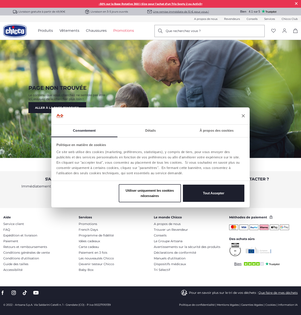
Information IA (288, 304)
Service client (13, 224)
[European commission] (258, 250)
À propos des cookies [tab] (217, 130)
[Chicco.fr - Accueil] (15, 31)
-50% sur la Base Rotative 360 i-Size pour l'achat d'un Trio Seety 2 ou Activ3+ (151, 4)
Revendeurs (232, 19)
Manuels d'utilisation (170, 258)
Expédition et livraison (20, 235)
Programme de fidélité (96, 235)
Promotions (88, 224)
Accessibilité (12, 270)
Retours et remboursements (25, 247)
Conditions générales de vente (26, 253)
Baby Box (86, 270)
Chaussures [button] (96, 30)
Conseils (252, 19)
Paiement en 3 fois (93, 253)
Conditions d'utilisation (21, 258)
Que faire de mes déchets (278, 293)
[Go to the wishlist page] (273, 31)
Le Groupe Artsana (168, 241)
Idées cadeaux (89, 241)
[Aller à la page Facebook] (2, 293)
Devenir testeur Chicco (96, 264)
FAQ (6, 230)
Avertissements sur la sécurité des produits (187, 247)
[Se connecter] (284, 31)
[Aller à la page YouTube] (36, 293)
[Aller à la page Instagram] (13, 293)
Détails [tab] (150, 130)
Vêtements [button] (69, 30)
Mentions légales (228, 304)
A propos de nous (205, 19)
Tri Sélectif (162, 270)
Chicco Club (290, 19)
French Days (88, 230)
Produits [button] (45, 30)
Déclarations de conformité (175, 253)
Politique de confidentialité (197, 304)
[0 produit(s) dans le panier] (294, 34)
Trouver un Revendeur (171, 230)
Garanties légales (252, 304)
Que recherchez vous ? (183, 31)
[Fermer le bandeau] (243, 116)
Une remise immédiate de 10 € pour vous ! (181, 11)
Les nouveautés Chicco (96, 258)
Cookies (270, 304)
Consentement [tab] (84, 130)
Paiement (10, 241)
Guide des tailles (15, 264)
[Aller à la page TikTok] (25, 293)
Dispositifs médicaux (170, 264)
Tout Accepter (213, 193)
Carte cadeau (89, 247)
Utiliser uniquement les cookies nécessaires (150, 193)
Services (269, 19)
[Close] (296, 3)
